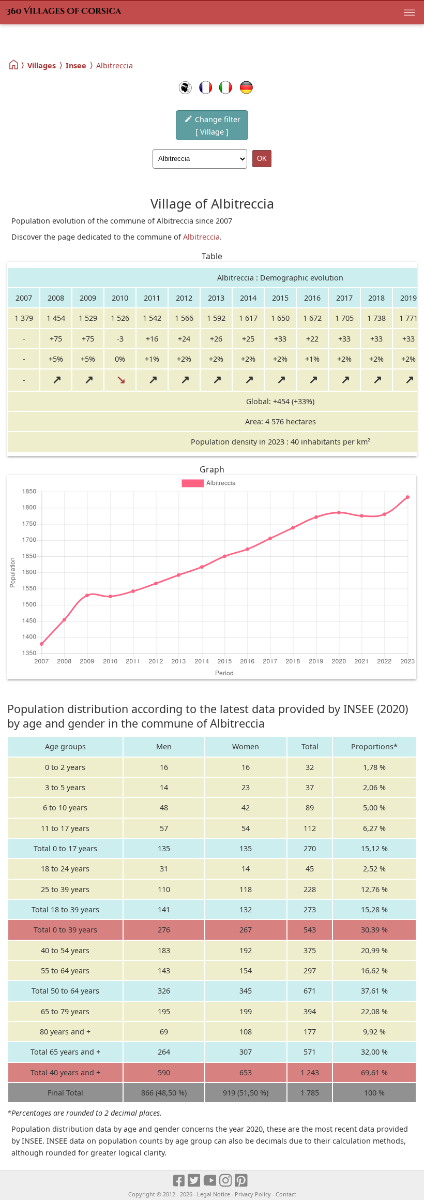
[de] (246, 87)
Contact (286, 1194)
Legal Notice (213, 1194)
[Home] (14, 65)
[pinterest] (242, 1181)
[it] (225, 87)
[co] (185, 87)
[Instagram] (226, 1181)
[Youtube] (210, 1181)
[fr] (205, 87)
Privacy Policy (253, 1194)
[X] (195, 1181)
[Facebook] (179, 1181)
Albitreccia (201, 237)
